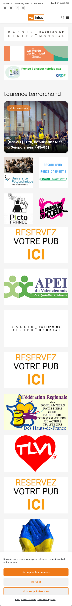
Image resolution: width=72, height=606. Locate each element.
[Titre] (5, 8)
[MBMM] (36, 34)
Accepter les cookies (36, 572)
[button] (62, 17)
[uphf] (18, 172)
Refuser (36, 582)
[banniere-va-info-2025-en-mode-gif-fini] (36, 72)
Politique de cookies (25, 599)
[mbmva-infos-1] (36, 328)
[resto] (53, 208)
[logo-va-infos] (36, 17)
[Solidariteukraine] (36, 537)
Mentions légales (47, 599)
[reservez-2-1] (36, 245)
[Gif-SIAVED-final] (53, 172)
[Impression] (36, 287)
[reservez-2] (36, 370)
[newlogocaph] (36, 53)
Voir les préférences (36, 591)
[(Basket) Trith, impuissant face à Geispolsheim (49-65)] (36, 127)
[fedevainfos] (36, 412)
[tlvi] (36, 453)
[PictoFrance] (18, 208)
